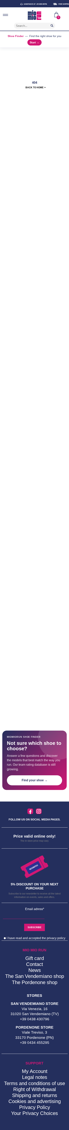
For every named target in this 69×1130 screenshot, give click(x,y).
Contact (34, 964)
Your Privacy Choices (34, 1113)
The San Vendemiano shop (34, 976)
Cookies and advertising (34, 1101)
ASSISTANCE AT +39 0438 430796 (32, 4)
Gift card (34, 958)
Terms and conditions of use (34, 1083)
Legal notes (34, 1077)
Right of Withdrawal (34, 1089)
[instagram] (39, 811)
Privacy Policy (34, 1107)
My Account (34, 1071)
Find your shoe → (35, 780)
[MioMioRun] (34, 15)
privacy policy (56, 938)
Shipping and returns (34, 1095)
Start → (34, 42)
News (34, 970)
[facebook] (30, 811)
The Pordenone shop (34, 982)
